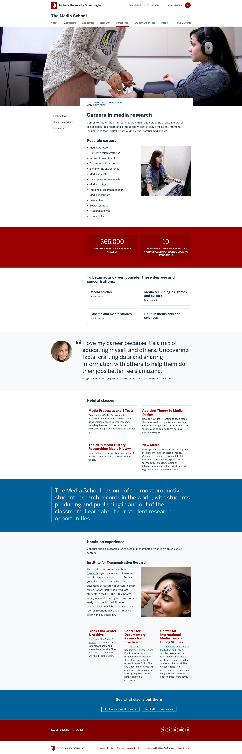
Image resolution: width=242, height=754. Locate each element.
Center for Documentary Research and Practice (138, 650)
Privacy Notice (142, 748)
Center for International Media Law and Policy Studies (174, 650)
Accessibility (104, 748)
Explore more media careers (120, 709)
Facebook (169, 729)
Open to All (130, 748)
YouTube (181, 729)
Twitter (163, 729)
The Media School (69, 16)
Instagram (175, 729)
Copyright (153, 748)
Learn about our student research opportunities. (113, 515)
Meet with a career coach (159, 709)
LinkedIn (187, 729)
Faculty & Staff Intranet (67, 729)
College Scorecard (118, 748)
